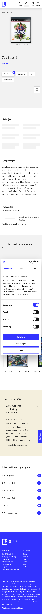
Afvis (21, 350)
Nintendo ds (8, 80)
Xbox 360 (21, 74)
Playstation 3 (8, 74)
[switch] (36, 312)
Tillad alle (21, 337)
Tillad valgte (21, 344)
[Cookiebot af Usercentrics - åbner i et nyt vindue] (29, 262)
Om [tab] (34, 268)
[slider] (21, 34)
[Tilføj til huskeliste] (37, 89)
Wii (32, 74)
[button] (21, 475)
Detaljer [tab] (21, 268)
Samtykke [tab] (8, 268)
